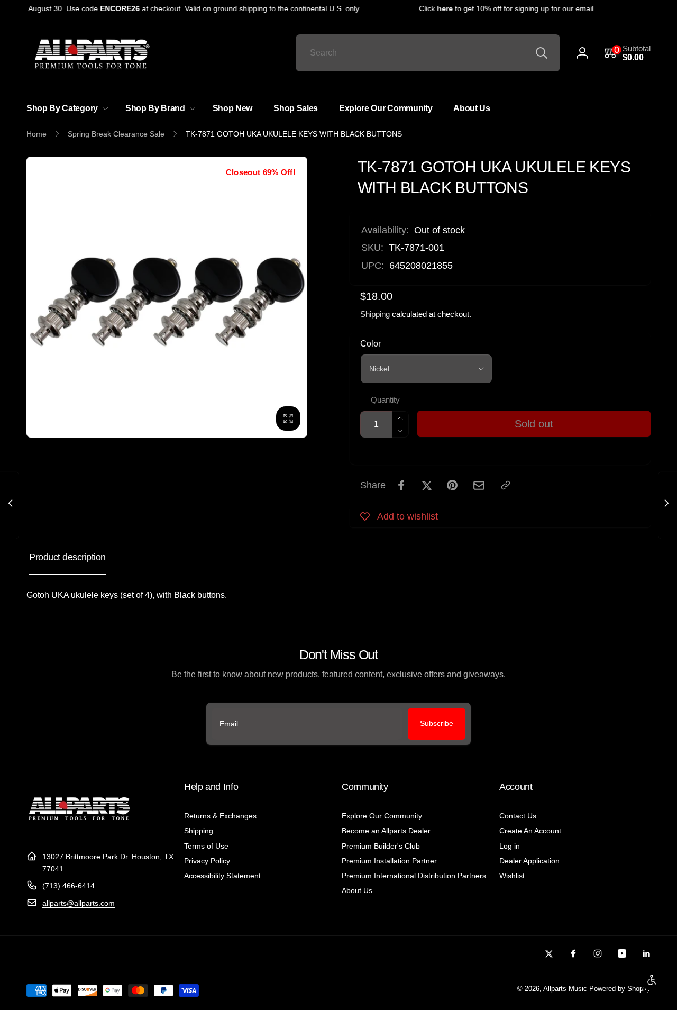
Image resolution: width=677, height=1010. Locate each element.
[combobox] (428, 52)
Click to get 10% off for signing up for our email (500, 8)
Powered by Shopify (620, 989)
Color (370, 343)
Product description (67, 557)
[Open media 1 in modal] (166, 297)
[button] (628, 53)
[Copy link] (505, 485)
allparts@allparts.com (78, 903)
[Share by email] (479, 485)
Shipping (375, 314)
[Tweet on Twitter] (427, 485)
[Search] (541, 52)
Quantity (385, 400)
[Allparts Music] (79, 830)
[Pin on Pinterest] (452, 485)
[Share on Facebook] (401, 485)
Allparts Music (565, 989)
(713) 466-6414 (68, 885)
